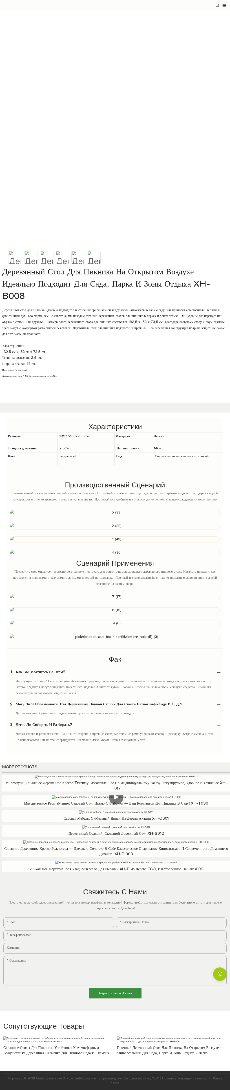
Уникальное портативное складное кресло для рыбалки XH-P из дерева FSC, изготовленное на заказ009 (116, 869)
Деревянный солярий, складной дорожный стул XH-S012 (116, 834)
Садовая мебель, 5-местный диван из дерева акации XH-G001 (116, 819)
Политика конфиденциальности (186, 1078)
